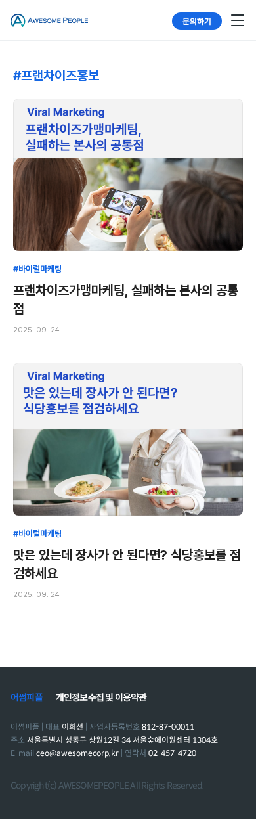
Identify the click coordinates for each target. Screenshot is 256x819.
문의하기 (196, 21)
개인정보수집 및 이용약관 (101, 697)
